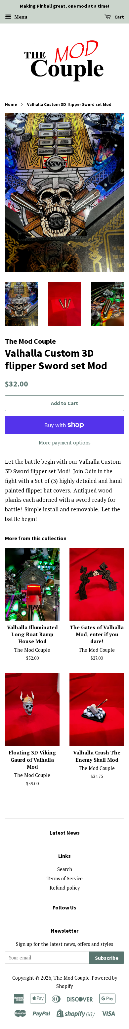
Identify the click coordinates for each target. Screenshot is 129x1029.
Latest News (65, 832)
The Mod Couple (72, 978)
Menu (20, 17)
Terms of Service (65, 878)
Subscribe (106, 957)
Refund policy (65, 888)
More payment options (65, 442)
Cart (118, 17)
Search (64, 869)
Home (11, 104)
